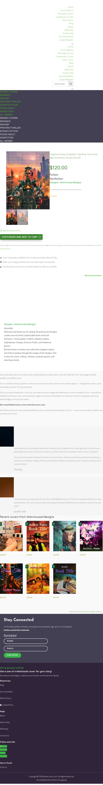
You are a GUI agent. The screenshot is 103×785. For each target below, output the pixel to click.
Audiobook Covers (64, 17)
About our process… (94, 275)
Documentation (66, 36)
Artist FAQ (68, 30)
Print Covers (67, 20)
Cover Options (66, 10)
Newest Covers (9, 91)
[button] (10, 230)
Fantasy (4, 98)
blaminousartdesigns (70, 182)
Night (52, 157)
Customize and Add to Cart (20, 236)
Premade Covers (65, 13)
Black (84, 154)
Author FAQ (68, 33)
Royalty (69, 157)
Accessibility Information (46, 780)
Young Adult (7, 108)
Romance (5, 95)
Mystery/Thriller (10, 101)
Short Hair (77, 157)
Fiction (54, 174)
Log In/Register (66, 40)
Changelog (62, 780)
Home (70, 7)
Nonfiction (6, 111)
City (88, 154)
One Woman (60, 157)
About (70, 26)
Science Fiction (9, 104)
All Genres (6, 114)
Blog (71, 23)
